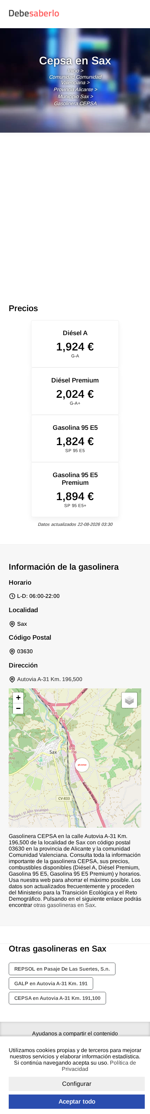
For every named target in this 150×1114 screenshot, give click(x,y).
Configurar (76, 1083)
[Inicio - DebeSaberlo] (34, 16)
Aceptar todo (77, 1101)
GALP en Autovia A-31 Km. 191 (51, 983)
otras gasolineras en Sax (64, 905)
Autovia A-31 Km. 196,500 (49, 679)
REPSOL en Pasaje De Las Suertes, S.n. (62, 969)
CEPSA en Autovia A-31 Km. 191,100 (57, 998)
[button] (82, 765)
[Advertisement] (75, 211)
